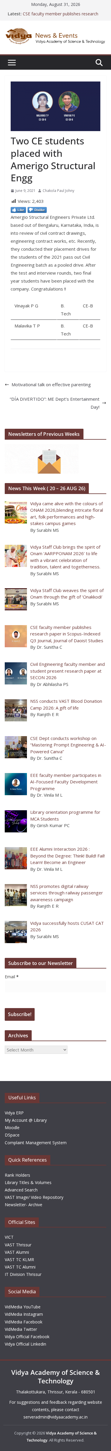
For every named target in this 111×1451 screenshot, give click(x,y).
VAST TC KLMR (19, 1259)
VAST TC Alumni (20, 1267)
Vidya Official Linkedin (25, 1344)
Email (12, 976)
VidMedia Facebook (23, 1322)
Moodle (12, 1127)
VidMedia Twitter (21, 1329)
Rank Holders (17, 1175)
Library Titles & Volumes (28, 1182)
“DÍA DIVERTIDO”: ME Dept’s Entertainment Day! (54, 403)
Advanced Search (21, 1190)
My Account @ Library (26, 1120)
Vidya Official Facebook (27, 1336)
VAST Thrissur (18, 1245)
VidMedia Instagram (24, 1314)
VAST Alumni (17, 1252)
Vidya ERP (14, 1113)
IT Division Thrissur (23, 1274)
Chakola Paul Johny (58, 190)
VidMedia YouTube (23, 1307)
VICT (9, 1237)
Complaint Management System (36, 1142)
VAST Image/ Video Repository (34, 1197)
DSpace (12, 1135)
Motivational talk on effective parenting (51, 384)
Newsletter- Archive (23, 1204)
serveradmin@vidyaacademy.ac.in (55, 1417)
